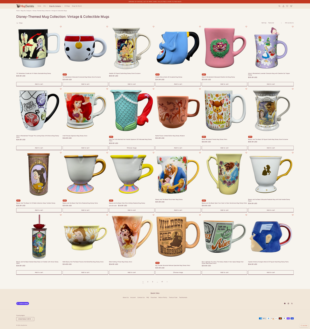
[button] (45, 6)
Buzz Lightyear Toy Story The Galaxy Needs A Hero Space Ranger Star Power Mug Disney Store (223, 262)
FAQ (147, 297)
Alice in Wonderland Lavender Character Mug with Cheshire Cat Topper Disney (269, 74)
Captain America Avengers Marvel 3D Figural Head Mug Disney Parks (268, 261)
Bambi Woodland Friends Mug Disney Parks (214, 139)
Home (18, 10)
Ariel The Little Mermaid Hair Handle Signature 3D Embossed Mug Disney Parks (130, 140)
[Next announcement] (293, 1)
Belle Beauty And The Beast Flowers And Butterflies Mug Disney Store (83, 261)
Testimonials (183, 297)
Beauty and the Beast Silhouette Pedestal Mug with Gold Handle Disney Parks (269, 200)
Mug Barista (24, 325)
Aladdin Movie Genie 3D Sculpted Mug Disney (168, 77)
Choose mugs (132, 148)
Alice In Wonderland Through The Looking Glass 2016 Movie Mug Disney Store (37, 136)
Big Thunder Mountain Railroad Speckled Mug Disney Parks (172, 265)
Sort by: (264, 23)
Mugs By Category (26, 10)
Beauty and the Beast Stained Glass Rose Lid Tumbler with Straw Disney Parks (37, 262)
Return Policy (163, 297)
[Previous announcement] (17, 1)
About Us (126, 297)
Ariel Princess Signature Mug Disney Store (75, 135)
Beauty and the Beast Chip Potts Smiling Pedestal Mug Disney (127, 203)
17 (162, 281)
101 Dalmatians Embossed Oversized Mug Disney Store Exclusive (82, 77)
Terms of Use (173, 297)
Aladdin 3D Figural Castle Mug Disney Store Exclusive (124, 73)
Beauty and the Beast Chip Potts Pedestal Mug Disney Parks (80, 203)
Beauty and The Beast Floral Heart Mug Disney (169, 199)
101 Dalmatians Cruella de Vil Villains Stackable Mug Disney (33, 73)
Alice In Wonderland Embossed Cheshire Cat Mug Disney (218, 77)
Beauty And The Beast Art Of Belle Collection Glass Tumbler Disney (35, 203)
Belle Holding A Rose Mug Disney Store (120, 261)
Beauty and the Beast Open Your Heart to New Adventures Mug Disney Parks (224, 203)
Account (133, 297)
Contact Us (141, 297)
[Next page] (167, 282)
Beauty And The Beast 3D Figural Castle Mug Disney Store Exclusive (268, 139)
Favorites (154, 297)
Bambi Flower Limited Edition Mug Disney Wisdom (170, 135)
